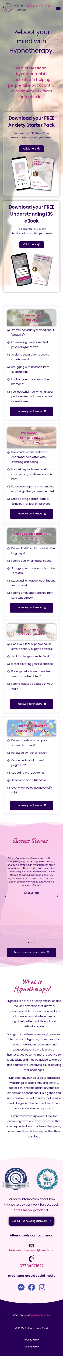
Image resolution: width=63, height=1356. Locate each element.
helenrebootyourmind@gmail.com (31, 1250)
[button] (58, 8)
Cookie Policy (31, 1346)
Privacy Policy (31, 1339)
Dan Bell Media (39, 1315)
